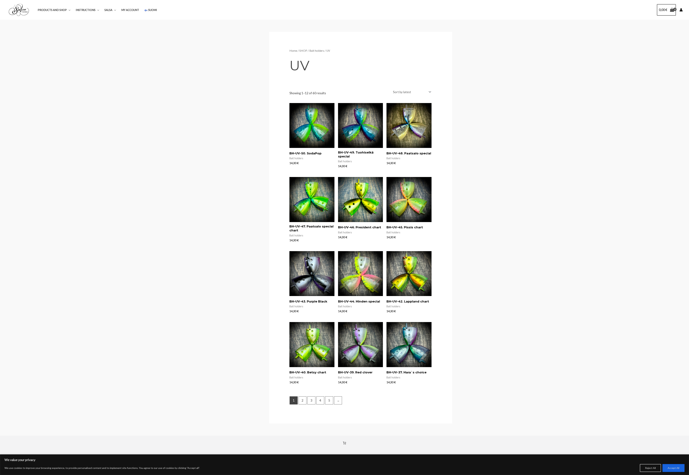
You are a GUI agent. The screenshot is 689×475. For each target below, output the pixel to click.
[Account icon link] (681, 9)
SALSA (108, 9)
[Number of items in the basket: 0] (344, 443)
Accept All (673, 467)
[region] (344, 464)
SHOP (303, 50)
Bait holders (316, 50)
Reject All (650, 467)
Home (293, 50)
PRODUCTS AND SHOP (52, 9)
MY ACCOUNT (130, 9)
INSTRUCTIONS (85, 9)
